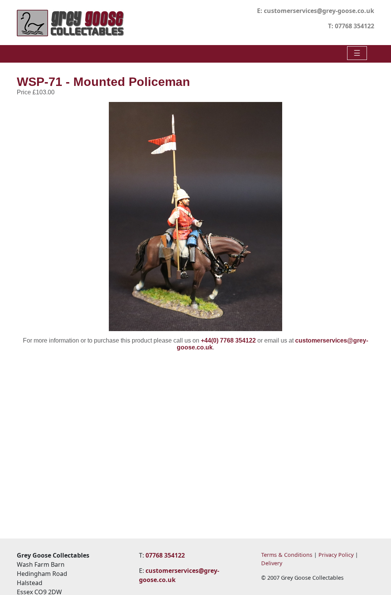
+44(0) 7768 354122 (228, 340)
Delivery (271, 563)
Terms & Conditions (286, 554)
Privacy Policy (336, 554)
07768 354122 (354, 26)
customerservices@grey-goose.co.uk (319, 10)
